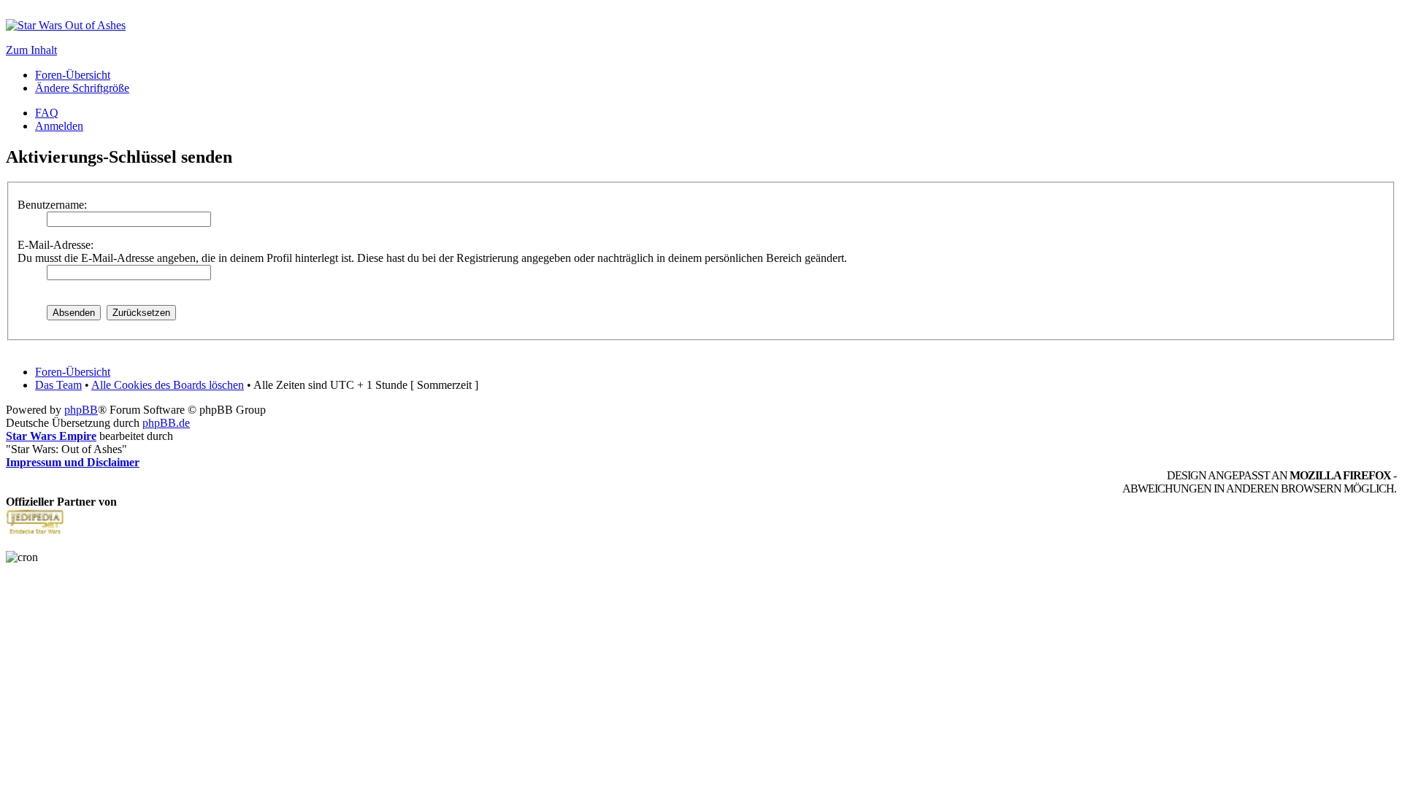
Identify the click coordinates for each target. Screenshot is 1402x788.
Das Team (58, 385)
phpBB (81, 409)
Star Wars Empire (51, 436)
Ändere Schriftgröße (82, 88)
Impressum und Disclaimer (72, 462)
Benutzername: (52, 204)
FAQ (46, 113)
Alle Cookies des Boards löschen (167, 385)
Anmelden (59, 126)
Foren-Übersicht (72, 75)
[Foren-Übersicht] (66, 25)
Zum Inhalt (31, 50)
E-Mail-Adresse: (55, 245)
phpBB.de (166, 423)
